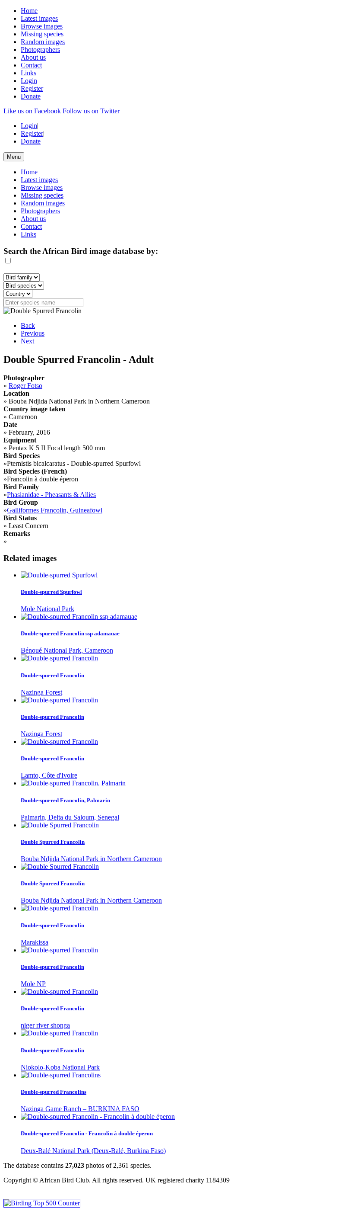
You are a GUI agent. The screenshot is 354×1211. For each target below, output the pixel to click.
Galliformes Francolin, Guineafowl (54, 510)
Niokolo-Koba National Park (60, 1067)
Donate (31, 96)
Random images (43, 41)
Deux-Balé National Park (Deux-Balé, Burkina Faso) (93, 1150)
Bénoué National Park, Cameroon (67, 650)
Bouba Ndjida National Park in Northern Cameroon (91, 858)
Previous (32, 333)
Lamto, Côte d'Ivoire (49, 775)
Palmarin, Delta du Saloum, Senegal (70, 817)
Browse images (42, 26)
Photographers (40, 49)
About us (33, 57)
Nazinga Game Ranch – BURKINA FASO (80, 1108)
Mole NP (33, 983)
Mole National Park (47, 608)
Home (29, 10)
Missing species (42, 34)
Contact (31, 65)
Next (27, 341)
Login (29, 80)
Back (28, 325)
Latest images (39, 18)
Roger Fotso (25, 385)
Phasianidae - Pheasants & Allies (51, 494)
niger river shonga (45, 1025)
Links (28, 73)
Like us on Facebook (32, 111)
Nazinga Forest (41, 692)
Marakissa (34, 942)
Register (32, 88)
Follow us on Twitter (91, 111)
